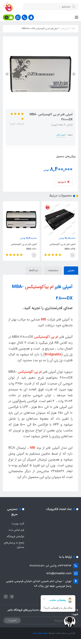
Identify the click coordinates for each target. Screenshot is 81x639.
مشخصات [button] (53, 270)
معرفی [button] (71, 270)
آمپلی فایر (61, 135)
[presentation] (74, 74)
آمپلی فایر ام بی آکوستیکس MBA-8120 (62, 246)
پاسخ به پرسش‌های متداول (14, 545)
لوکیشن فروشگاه (15, 536)
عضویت (12, 620)
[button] (31, 17)
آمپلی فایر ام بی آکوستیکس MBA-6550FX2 (23, 246)
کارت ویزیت (17, 523)
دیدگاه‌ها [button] (33, 270)
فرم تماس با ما (16, 530)
